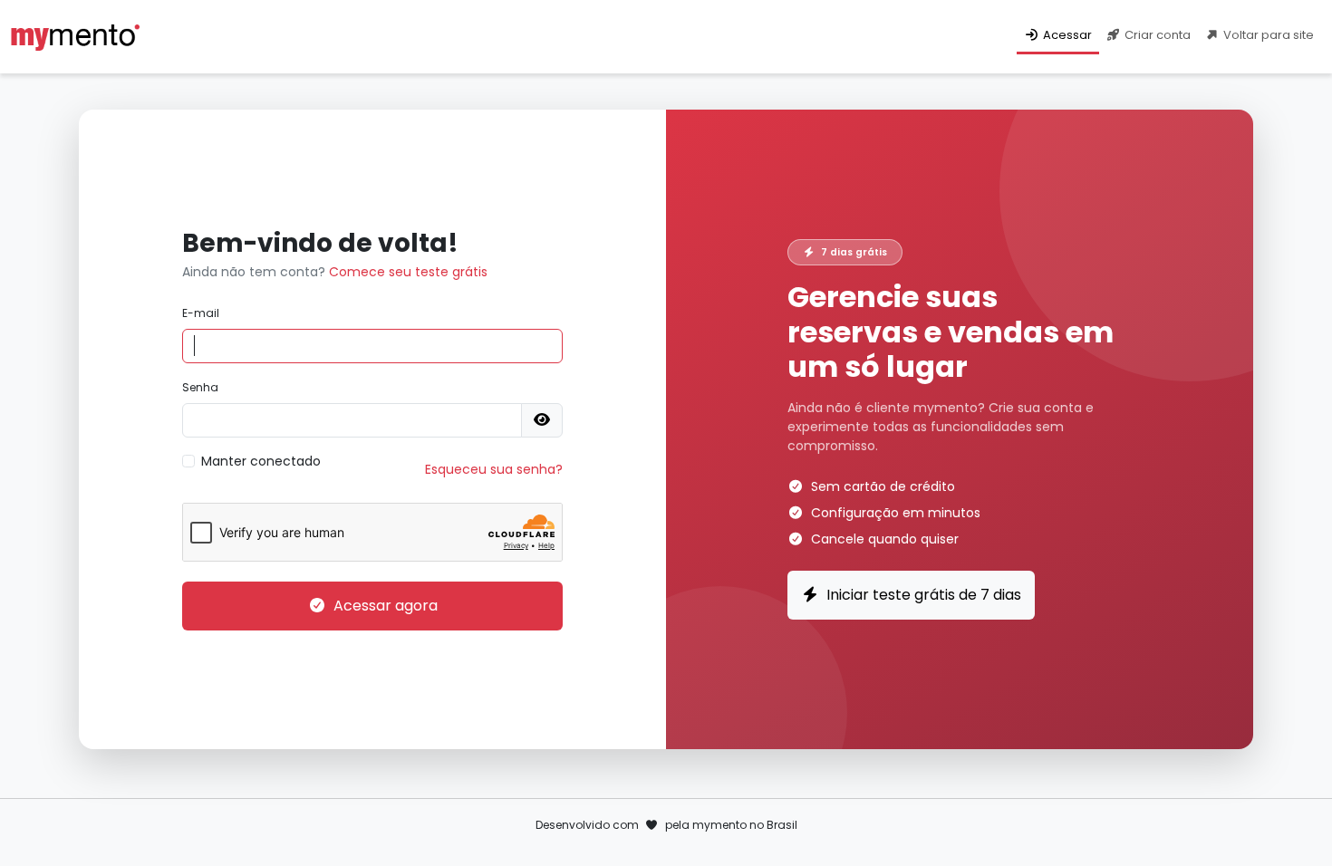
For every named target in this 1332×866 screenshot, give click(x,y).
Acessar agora (385, 605)
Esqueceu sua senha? (494, 469)
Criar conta (1157, 34)
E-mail (200, 313)
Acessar (1067, 34)
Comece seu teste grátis (408, 272)
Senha (200, 387)
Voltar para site (1268, 34)
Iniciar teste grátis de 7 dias (923, 594)
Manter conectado (261, 461)
